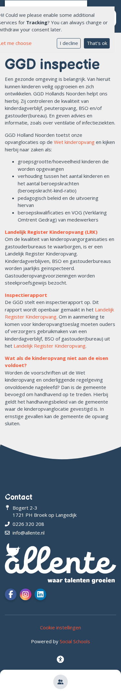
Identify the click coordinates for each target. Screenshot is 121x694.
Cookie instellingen (60, 627)
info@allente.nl (29, 532)
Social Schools (75, 641)
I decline (69, 43)
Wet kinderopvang (74, 142)
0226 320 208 (28, 524)
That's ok (97, 43)
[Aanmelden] (60, 682)
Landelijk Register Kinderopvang (50, 345)
